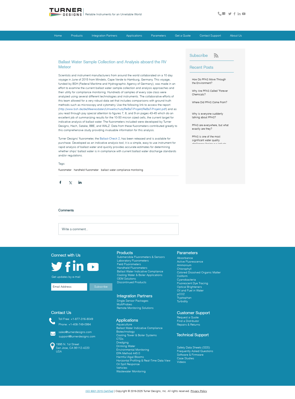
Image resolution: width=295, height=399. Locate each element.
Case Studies (185, 358)
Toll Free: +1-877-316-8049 (75, 319)
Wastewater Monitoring (131, 371)
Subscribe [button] (199, 55)
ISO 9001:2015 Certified (99, 391)
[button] (188, 321)
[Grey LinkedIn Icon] (239, 14)
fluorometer (64, 169)
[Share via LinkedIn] (80, 182)
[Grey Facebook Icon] (234, 14)
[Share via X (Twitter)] (70, 182)
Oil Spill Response (128, 364)
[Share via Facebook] (60, 182)
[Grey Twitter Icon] (230, 14)
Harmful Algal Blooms (130, 357)
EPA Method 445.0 (128, 353)
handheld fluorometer (86, 169)
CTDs (119, 339)
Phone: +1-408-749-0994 (75, 324)
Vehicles (121, 367)
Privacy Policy (199, 391)
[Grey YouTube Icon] (244, 14)
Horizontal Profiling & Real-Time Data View (143, 360)
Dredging (122, 342)
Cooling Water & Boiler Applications (139, 275)
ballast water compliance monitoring (122, 169)
